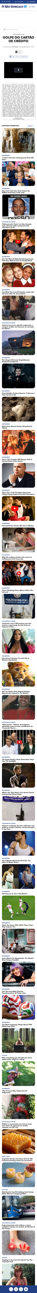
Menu (33, 6)
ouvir (19, 52)
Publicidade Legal (18, 34)
